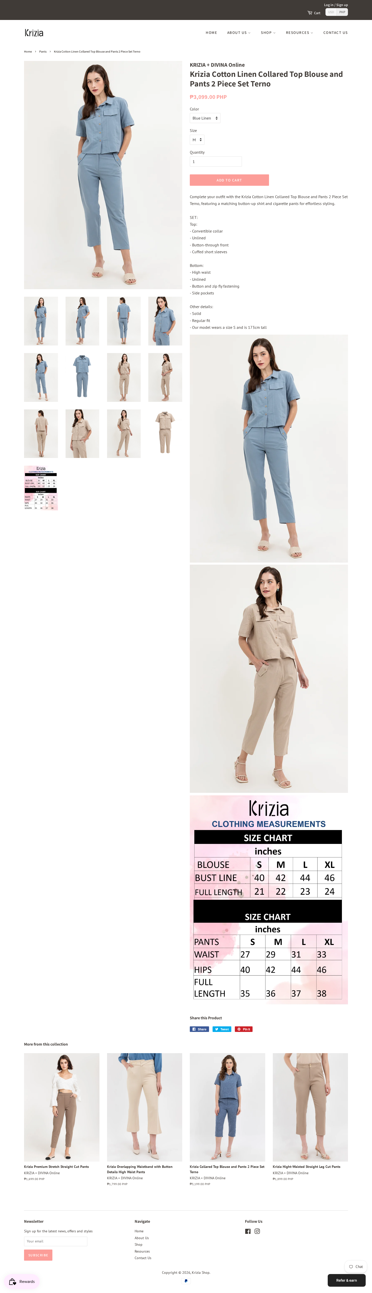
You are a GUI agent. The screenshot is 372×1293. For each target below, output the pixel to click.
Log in (329, 5)
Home (211, 32)
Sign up (342, 5)
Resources (298, 32)
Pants (43, 51)
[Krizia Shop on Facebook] (248, 1232)
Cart (317, 13)
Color (194, 108)
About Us (237, 32)
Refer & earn (346, 1280)
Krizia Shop (201, 1272)
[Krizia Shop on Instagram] (257, 1232)
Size (193, 130)
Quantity (197, 152)
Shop (267, 32)
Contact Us (335, 32)
